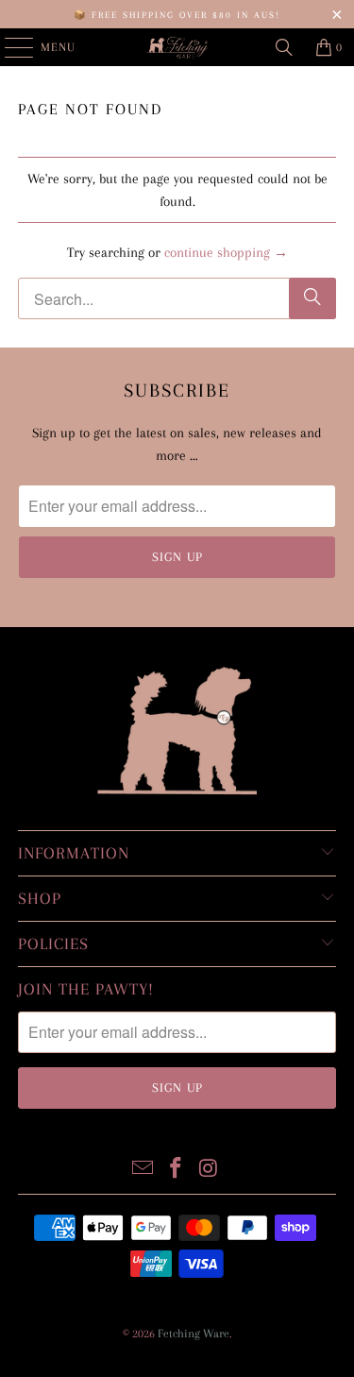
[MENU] (9, 47)
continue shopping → (226, 252)
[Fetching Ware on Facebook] (176, 1169)
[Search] (284, 47)
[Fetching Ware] (177, 47)
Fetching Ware (193, 1333)
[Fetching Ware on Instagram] (208, 1169)
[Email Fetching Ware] (143, 1169)
